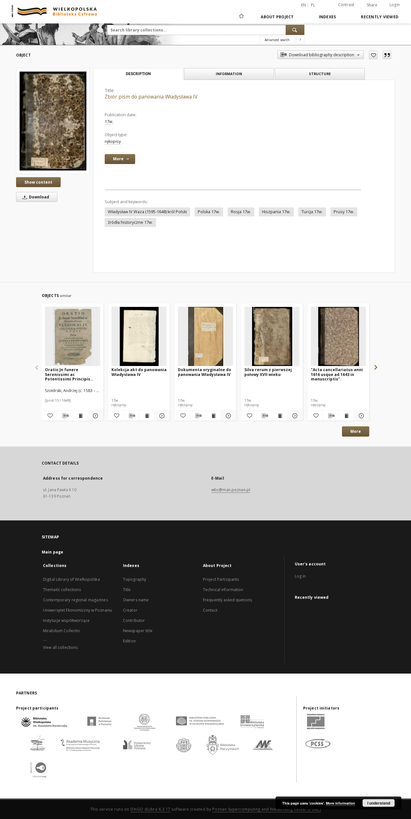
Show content (38, 182)
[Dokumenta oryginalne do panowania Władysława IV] (205, 336)
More (355, 431)
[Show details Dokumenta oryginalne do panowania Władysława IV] (227, 416)
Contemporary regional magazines (75, 600)
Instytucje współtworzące (66, 620)
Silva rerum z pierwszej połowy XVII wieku (268, 372)
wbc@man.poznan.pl (230, 489)
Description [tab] (138, 74)
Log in (300, 576)
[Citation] (387, 55)
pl (313, 5)
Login (394, 4)
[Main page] (241, 17)
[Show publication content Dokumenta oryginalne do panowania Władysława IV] (213, 416)
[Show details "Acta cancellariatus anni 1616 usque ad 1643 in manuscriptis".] (360, 416)
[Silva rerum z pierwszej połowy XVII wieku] (272, 336)
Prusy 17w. (344, 211)
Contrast (346, 4)
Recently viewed (379, 17)
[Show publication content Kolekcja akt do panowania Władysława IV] (146, 416)
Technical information (223, 589)
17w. (109, 121)
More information (340, 803)
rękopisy (113, 141)
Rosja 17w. (241, 211)
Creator (130, 610)
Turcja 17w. (312, 211)
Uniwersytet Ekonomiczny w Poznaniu (77, 610)
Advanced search (277, 40)
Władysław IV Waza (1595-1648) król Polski (147, 211)
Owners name (136, 600)
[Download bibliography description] (64, 416)
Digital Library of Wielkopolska (71, 579)
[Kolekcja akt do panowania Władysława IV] (139, 336)
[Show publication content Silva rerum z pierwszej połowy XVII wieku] (279, 416)
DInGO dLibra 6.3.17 (150, 809)
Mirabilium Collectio (61, 630)
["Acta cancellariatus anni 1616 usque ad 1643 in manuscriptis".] (338, 336)
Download (38, 197)
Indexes (327, 17)
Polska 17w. (209, 211)
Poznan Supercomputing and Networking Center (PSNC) (266, 809)
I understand (378, 803)
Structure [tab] (320, 73)
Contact (210, 610)
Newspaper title (138, 630)
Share (372, 5)
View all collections (60, 647)
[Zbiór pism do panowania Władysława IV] (53, 121)
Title (127, 589)
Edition (129, 641)
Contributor (134, 620)
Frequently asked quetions (227, 600)
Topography (134, 579)
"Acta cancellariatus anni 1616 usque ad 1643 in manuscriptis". (337, 374)
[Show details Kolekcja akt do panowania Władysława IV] (161, 416)
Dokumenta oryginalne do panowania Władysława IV (204, 372)
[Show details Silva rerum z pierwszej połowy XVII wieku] (294, 416)
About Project (277, 17)
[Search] (295, 30)
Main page (52, 552)
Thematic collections (62, 589)
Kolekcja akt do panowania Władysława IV (139, 372)
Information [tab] (229, 73)
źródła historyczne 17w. (130, 222)
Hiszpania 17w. (276, 211)
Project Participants (221, 579)
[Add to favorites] (373, 55)
